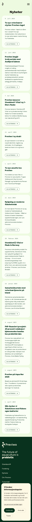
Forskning (5, 469)
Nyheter (5, 473)
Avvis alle (21, 510)
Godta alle (9, 510)
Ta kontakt (6, 482)
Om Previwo (6, 477)
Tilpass (8, 516)
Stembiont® (6, 464)
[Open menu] (28, 4)
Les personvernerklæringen (13, 504)
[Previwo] (3, 4)
